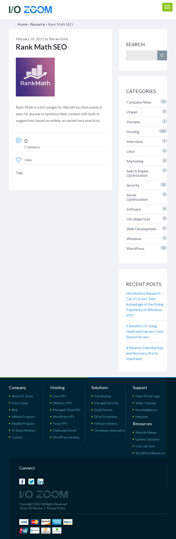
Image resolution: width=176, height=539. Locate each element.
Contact (17, 437)
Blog (15, 410)
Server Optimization (145, 197)
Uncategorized (145, 219)
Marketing (145, 161)
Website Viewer (146, 432)
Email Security (103, 410)
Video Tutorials (145, 403)
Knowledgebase (146, 410)
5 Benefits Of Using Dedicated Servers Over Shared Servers (145, 331)
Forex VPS (60, 423)
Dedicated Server (64, 430)
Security (145, 185)
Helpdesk (141, 417)
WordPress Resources (150, 453)
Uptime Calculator (147, 439)
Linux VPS (59, 396)
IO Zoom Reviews (24, 430)
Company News (145, 102)
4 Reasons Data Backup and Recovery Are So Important (144, 353)
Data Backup (102, 396)
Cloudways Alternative (109, 430)
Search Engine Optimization (145, 173)
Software (145, 209)
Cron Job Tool (145, 446)
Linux (145, 151)
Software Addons (106, 423)
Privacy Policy (56, 508)
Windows (145, 238)
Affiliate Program (23, 417)
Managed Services (106, 403)
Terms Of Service (30, 508)
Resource (37, 24)
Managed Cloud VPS (66, 410)
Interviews (145, 141)
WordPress (145, 248)
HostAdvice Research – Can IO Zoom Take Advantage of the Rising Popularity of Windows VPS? (144, 304)
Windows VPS (62, 403)
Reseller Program (23, 423)
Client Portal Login (147, 396)
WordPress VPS (63, 417)
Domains (145, 122)
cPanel (145, 112)
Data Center (20, 403)
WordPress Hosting (66, 437)
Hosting (145, 131)
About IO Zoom (22, 396)
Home (22, 24)
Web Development (145, 229)
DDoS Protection (105, 417)
